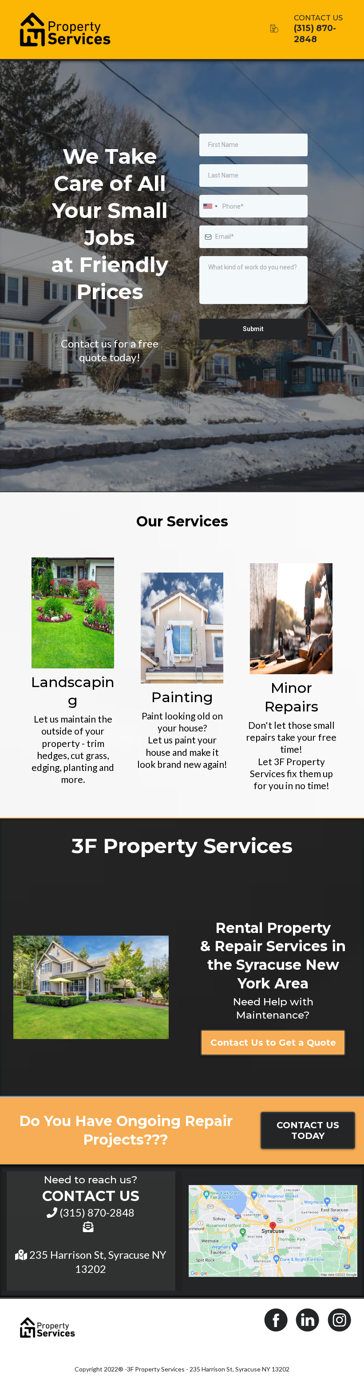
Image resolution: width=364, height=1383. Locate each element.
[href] (273, 1231)
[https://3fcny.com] (132, 29)
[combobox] (210, 206)
